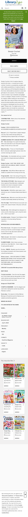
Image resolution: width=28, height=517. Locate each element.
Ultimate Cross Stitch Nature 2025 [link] (19, 431)
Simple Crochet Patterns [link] (19, 404)
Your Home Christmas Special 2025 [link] (8, 378)
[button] (14, 61)
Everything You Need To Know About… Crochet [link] (8, 404)
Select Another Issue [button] (14, 71)
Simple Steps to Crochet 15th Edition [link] (8, 431)
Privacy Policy (19, 495)
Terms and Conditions (7, 495)
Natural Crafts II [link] (19, 378)
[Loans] (22, 8)
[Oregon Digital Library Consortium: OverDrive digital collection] (14, 3)
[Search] (2, 8)
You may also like (7, 361)
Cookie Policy (5, 512)
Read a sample (14, 66)
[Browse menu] (25, 8)
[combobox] (10, 8)
